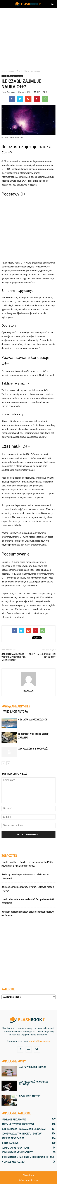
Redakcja (11, 92)
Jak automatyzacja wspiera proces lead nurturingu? (14, 657)
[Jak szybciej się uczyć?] (9, 1071)
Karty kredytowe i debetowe (18, 1124)
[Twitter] (37, 1049)
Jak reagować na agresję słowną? (33, 1083)
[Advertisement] (28, 38)
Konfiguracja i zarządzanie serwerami (24, 1129)
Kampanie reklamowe (14, 1119)
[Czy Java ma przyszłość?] (9, 723)
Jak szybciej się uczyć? (32, 1067)
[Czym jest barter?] (9, 1100)
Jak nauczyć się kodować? (33, 748)
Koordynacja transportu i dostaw (21, 1133)
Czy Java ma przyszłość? (32, 719)
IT (3, 76)
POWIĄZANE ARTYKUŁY (16, 706)
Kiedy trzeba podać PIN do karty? (42, 656)
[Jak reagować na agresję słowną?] (9, 1086)
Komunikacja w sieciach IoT (17, 1152)
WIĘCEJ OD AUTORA (15, 711)
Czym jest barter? (29, 1096)
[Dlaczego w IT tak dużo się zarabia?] (9, 737)
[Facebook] (20, 1049)
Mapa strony (28, 1175)
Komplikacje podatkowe (15, 1147)
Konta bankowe (10, 1143)
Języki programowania (14, 76)
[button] (52, 4)
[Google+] (29, 1049)
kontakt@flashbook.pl (39, 1041)
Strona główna (8, 71)
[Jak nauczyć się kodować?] (9, 752)
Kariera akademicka (13, 1138)
